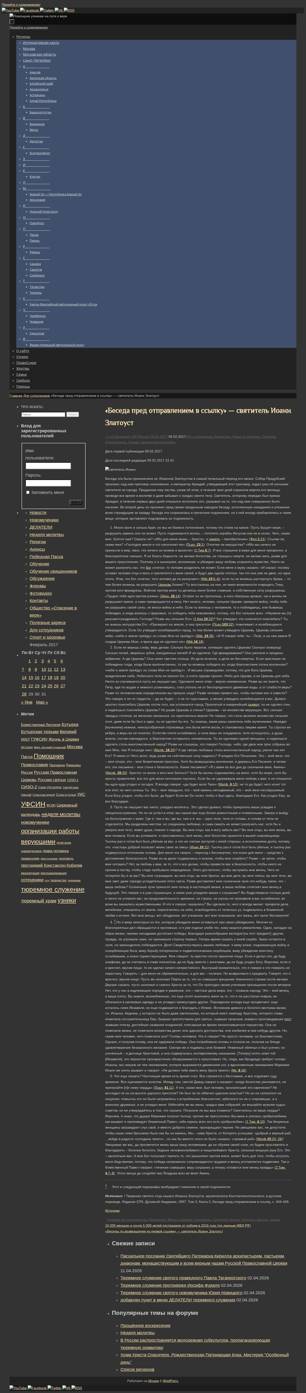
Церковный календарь (158, 442)
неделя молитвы (61, 814)
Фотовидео (41, 593)
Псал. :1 (195, 544)
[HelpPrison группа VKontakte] (59, 10)
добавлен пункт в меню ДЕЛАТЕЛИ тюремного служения (177, 1300)
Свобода (268, 437)
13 (62, 669)
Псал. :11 (164, 1087)
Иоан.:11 (199, 847)
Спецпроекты (115, 442)
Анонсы (37, 549)
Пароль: (33, 475)
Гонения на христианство (127, 1220)
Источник (112, 1210)
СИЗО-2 (29, 786)
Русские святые (52, 780)
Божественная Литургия (40, 725)
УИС (81, 794)
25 (50, 686)
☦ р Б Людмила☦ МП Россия (127, 437)
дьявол (253, 704)
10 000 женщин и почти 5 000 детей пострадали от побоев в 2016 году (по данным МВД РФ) (178, 1225)
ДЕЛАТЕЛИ (41, 527)
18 (50, 677)
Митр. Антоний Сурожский (50, 747)
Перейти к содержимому (21, 4)
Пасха (27, 757)
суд (47, 880)
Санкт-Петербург (50, 787)
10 (43, 669)
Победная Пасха (46, 556)
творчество (58, 880)
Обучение (39, 564)
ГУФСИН (39, 739)
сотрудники (32, 880)
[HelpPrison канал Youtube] (11, 10)
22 (30, 686)
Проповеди (57, 765)
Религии (253, 437)
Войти (75, 502)
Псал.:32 (223, 624)
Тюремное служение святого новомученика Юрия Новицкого (181, 1292)
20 (62, 677)
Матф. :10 (228, 784)
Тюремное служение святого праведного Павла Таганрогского (183, 1278)
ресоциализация (54, 873)
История (27, 747)
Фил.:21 (257, 539)
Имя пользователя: (39, 454)
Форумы (38, 586)
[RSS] (69, 10)
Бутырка (70, 724)
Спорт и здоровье (47, 637)
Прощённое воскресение (145, 1325)
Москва (75, 746)
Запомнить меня (47, 492)
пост (287, 1019)
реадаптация (30, 873)
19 (56, 677)
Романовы (73, 765)
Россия (27, 772)
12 (56, 669)
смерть (214, 539)
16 (37, 677)
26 (56, 686)
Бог (148, 567)
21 (24, 686)
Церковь (164, 584)
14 (24, 677)
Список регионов (137, 1369)
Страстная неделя (44, 794)
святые (261, 1220)
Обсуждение (42, 578)
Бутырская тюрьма (40, 731)
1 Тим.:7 (202, 550)
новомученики (35, 822)
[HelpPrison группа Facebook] (30, 10)
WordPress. (171, 1381)
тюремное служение (53, 889)
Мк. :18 (238, 1070)
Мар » (42, 702)
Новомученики (44, 520)
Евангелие (222, 437)
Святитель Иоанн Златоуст (233, 1220)
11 (50, 669)
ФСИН (51, 805)
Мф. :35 (205, 636)
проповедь (202, 1220)
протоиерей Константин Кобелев (51, 865)
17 (43, 677)
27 (62, 686)
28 (24, 694)
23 (37, 686)
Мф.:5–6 (210, 579)
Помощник (49, 756)
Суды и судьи (66, 794)
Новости (238, 437)
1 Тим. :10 (255, 1122)
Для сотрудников (36, 396)
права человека (56, 851)
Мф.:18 (194, 642)
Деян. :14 (170, 596)
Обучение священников (53, 571)
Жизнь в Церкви (179, 1220)
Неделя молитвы (137, 1332)
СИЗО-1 (72, 780)
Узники (133, 442)
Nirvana (153, 1381)
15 (30, 677)
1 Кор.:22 (203, 619)
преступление (49, 858)
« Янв (27, 702)
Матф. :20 (164, 750)
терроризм (74, 880)
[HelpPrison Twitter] (47, 10)
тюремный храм (38, 900)
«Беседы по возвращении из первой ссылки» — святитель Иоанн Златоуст (164, 1231)
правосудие (30, 858)
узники (274, 1220)
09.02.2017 (159, 437)
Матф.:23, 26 (269, 1139)
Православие (34, 764)
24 (43, 686)
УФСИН (33, 804)
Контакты (39, 600)
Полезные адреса (48, 622)
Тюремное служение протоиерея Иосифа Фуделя (170, 1285)
